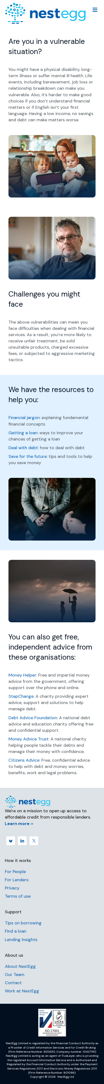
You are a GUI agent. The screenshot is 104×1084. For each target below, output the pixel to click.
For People (15, 871)
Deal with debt (23, 448)
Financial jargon (24, 417)
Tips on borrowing (23, 923)
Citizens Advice (23, 760)
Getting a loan (22, 433)
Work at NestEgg (22, 991)
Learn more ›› (19, 824)
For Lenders (17, 880)
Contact (13, 983)
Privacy (12, 888)
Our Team (14, 974)
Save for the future (27, 456)
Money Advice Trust (28, 739)
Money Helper (22, 675)
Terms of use (18, 896)
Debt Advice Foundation (32, 718)
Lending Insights (21, 939)
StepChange (21, 696)
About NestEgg (20, 966)
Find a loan (15, 931)
